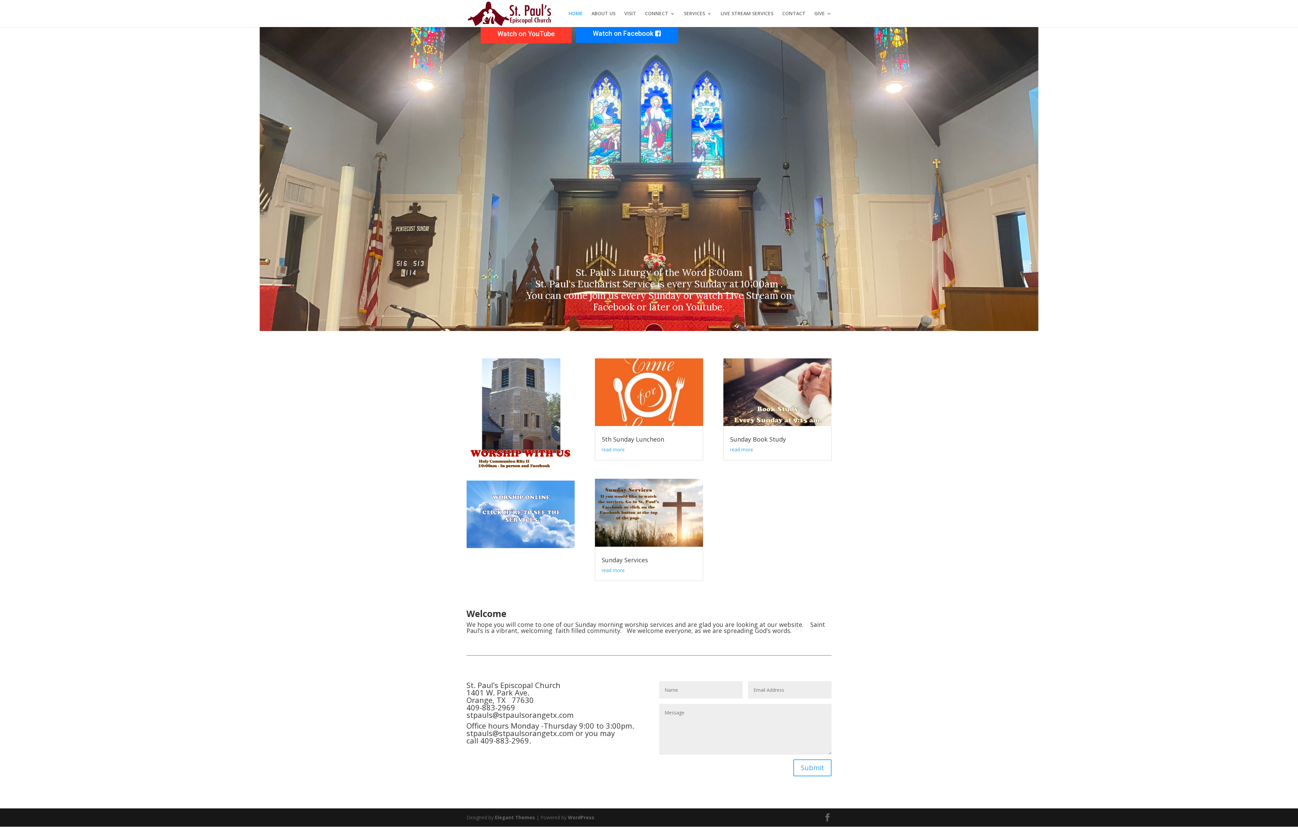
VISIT (630, 14)
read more (613, 449)
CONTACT (794, 14)
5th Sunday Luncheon (633, 439)
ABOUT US (604, 14)
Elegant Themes (515, 817)
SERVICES (694, 14)
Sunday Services (625, 560)
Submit (812, 767)
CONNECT (656, 14)
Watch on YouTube (526, 34)
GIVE (819, 14)
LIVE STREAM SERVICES (747, 14)
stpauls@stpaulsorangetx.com (520, 715)
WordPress (581, 817)
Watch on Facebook (624, 33)
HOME (576, 14)
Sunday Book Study (758, 439)
